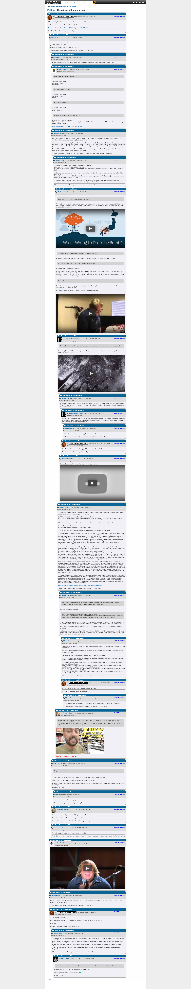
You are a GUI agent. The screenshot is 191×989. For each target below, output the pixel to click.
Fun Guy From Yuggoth (65, 843)
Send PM (116, 16)
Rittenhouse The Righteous (64, 16)
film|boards (52, 2)
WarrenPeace (55, 37)
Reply (121, 16)
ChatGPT (71, 821)
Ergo (57, 794)
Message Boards (55, 6)
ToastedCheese (68, 713)
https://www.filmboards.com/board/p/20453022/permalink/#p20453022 (68, 28)
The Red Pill (57, 133)
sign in (135, 2)
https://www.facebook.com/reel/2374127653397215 (67, 126)
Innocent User (63, 809)
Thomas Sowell (66, 459)
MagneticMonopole (71, 339)
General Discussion (69, 6)
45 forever (56, 57)
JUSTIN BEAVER (66, 958)
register (142, 2)
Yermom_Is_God (58, 828)
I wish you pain (58, 763)
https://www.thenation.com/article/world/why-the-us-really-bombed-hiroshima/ (80, 585)
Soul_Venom (63, 69)
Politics (51, 10)
